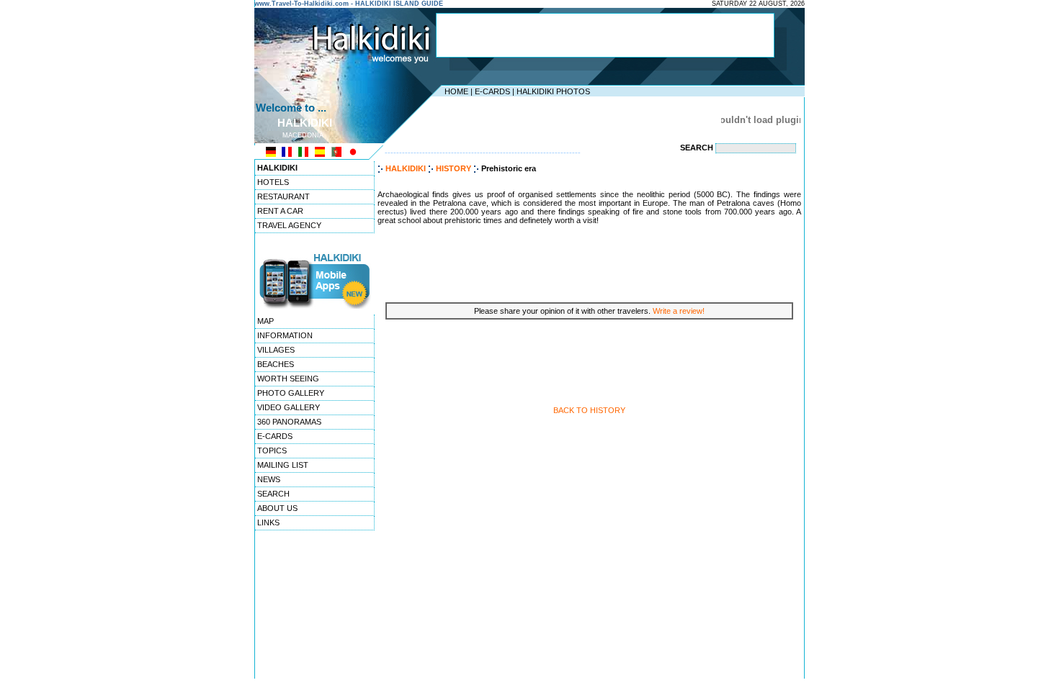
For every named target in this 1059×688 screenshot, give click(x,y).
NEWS (268, 479)
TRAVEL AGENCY (289, 225)
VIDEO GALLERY (288, 407)
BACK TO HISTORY (589, 410)
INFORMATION (285, 335)
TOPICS (272, 450)
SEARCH (273, 493)
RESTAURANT (283, 196)
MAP (265, 321)
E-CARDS (492, 91)
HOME (456, 91)
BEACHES (275, 364)
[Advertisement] (605, 35)
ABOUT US (277, 508)
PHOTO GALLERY (290, 393)
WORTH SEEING (288, 378)
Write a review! (679, 311)
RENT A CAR (280, 211)
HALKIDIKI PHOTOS (553, 91)
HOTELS (273, 182)
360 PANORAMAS (289, 421)
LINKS (268, 522)
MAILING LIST (282, 465)
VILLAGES (276, 349)
